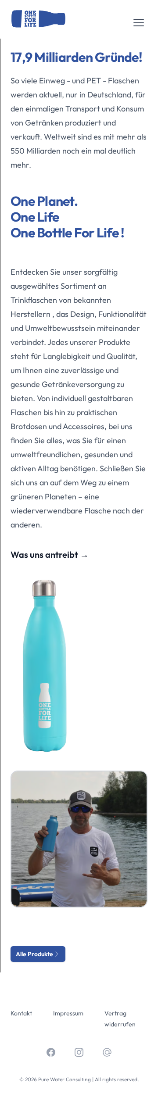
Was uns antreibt (50, 554)
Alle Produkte (34, 954)
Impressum (68, 1013)
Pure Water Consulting (64, 1079)
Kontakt (21, 1013)
